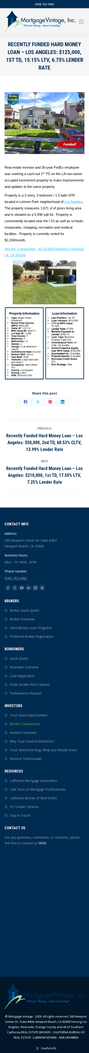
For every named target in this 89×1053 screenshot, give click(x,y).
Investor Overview (23, 732)
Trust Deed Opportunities (28, 715)
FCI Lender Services (24, 807)
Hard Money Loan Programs (31, 628)
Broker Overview (22, 619)
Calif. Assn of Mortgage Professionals (37, 789)
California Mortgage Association (33, 780)
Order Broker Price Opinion (30, 684)
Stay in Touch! (20, 815)
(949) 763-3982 (44, 4)
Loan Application (22, 676)
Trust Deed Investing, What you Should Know (43, 750)
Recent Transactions (25, 724)
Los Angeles (73, 202)
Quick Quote (19, 658)
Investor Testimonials (26, 758)
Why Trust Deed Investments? (32, 741)
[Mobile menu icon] (81, 21)
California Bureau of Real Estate (33, 798)
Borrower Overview (24, 667)
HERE (42, 843)
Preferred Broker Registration (31, 636)
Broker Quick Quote (24, 610)
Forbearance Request (26, 693)
